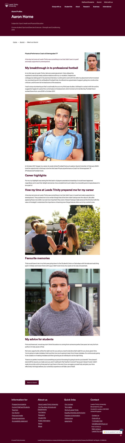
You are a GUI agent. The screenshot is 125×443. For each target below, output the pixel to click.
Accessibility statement (20, 421)
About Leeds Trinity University (48, 404)
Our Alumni (15, 413)
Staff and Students (88, 2)
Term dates (68, 407)
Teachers (15, 410)
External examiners (18, 418)
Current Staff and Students (21, 407)
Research (86, 7)
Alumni (99, 2)
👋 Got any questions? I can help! (112, 432)
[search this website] (118, 5)
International (107, 7)
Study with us (56, 7)
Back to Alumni (32, 382)
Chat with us (96, 418)
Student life (68, 7)
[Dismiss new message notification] (121, 430)
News (40, 423)
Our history (42, 412)
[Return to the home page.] (11, 5)
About (78, 7)
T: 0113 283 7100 (97, 421)
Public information (44, 421)
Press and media (17, 415)
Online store (69, 418)
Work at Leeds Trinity (71, 410)
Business (96, 7)
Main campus (96, 429)
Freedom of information (72, 415)
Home (15, 42)
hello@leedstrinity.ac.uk (100, 424)
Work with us (108, 2)
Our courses (69, 404)
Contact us (95, 415)
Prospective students (19, 404)
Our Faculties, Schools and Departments (47, 408)
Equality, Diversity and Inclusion (75, 413)
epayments (68, 421)
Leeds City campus (98, 431)
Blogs (40, 426)
